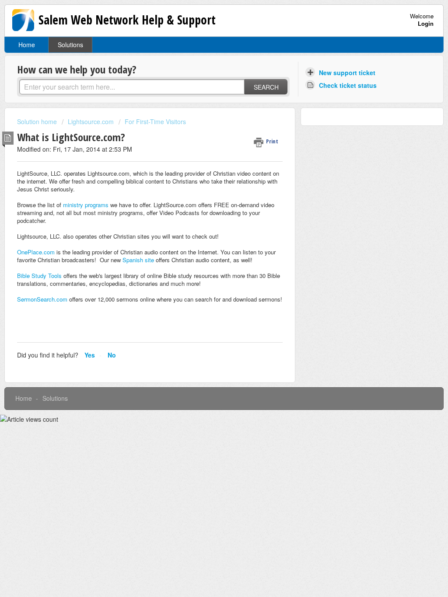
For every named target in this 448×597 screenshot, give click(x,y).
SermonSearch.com (42, 299)
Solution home (38, 121)
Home (26, 44)
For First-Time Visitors (155, 121)
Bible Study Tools (39, 275)
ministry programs (85, 205)
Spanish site (138, 260)
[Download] (208, 186)
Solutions (70, 44)
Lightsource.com (91, 121)
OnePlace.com (36, 252)
